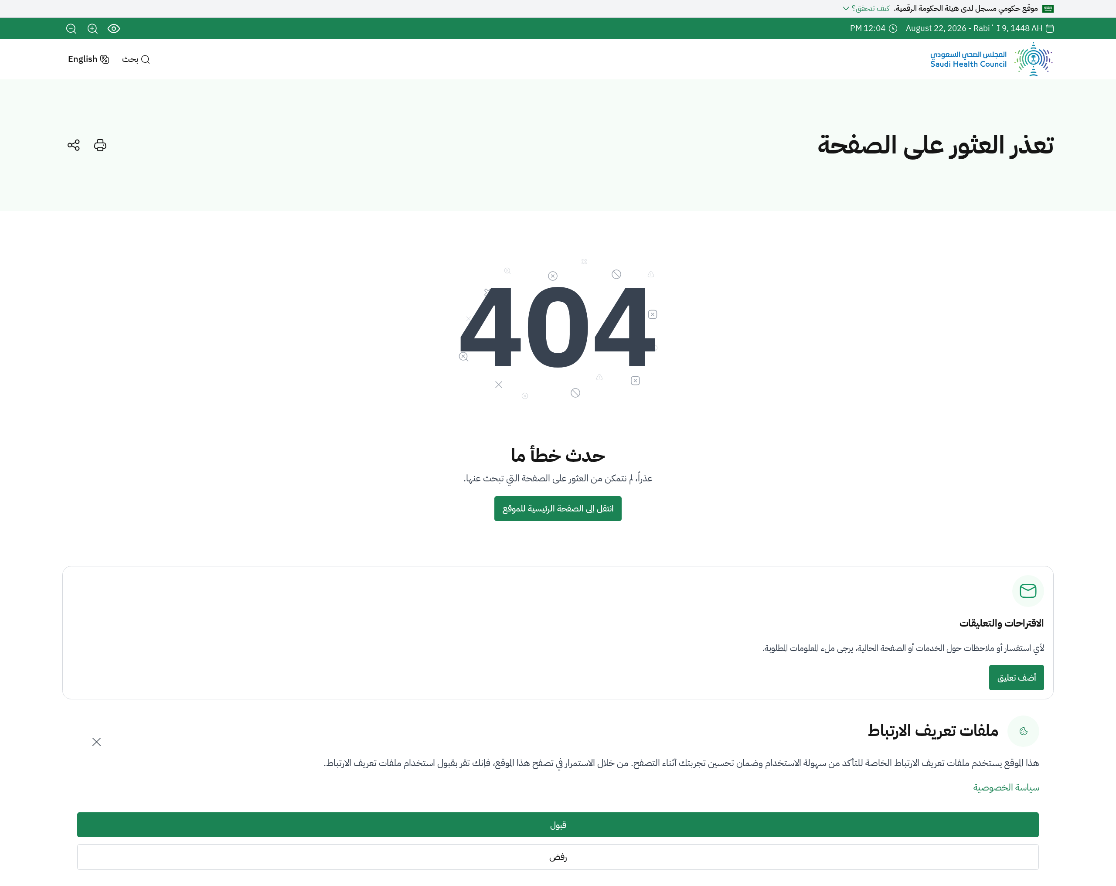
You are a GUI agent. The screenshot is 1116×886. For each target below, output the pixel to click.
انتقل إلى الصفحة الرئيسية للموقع (558, 508)
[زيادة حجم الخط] (93, 28)
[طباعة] (100, 145)
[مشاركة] (73, 145)
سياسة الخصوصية (1006, 787)
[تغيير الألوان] (114, 28)
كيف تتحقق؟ (870, 8)
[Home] (992, 59)
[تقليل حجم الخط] (71, 28)
